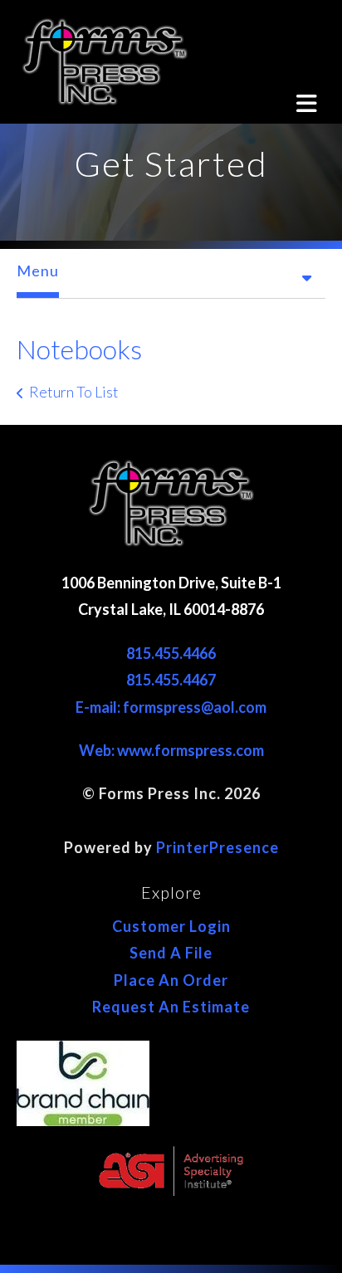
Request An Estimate (171, 1006)
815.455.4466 (171, 653)
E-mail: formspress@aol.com (171, 707)
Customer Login (171, 926)
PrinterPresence (217, 847)
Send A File (171, 953)
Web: (98, 750)
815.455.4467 (171, 680)
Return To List (74, 392)
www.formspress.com (190, 750)
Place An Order (171, 980)
